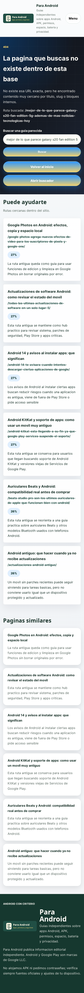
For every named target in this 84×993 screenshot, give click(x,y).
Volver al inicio (42, 167)
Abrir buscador (42, 181)
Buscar (42, 151)
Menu (73, 18)
